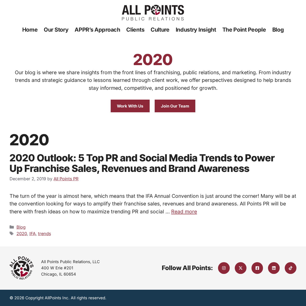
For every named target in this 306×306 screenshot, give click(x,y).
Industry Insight (196, 29)
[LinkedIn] (274, 268)
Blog (278, 29)
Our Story (56, 29)
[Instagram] (224, 268)
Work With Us (130, 106)
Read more (184, 212)
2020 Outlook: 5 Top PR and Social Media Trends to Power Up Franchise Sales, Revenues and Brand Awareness (142, 163)
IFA (32, 233)
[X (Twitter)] (240, 268)
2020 (21, 233)
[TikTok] (290, 268)
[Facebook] (257, 268)
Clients (135, 29)
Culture (160, 29)
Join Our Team (175, 106)
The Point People (244, 29)
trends (44, 233)
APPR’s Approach (97, 29)
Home (30, 29)
